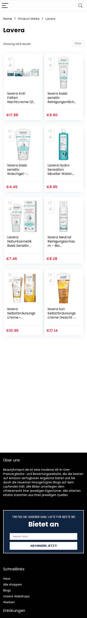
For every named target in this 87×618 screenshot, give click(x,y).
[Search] (80, 5)
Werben (9, 602)
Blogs (7, 590)
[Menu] (5, 5)
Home (7, 19)
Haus (6, 578)
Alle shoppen (12, 584)
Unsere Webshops (16, 596)
